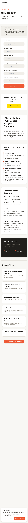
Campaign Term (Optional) (10, 70)
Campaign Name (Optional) (10, 63)
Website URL (7, 41)
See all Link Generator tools (14, 341)
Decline (10, 518)
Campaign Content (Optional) (11, 77)
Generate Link (14, 86)
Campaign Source (8, 48)
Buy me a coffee (14, 106)
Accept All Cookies (19, 518)
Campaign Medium (8, 55)
